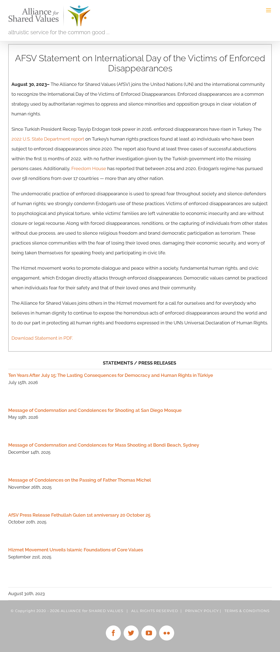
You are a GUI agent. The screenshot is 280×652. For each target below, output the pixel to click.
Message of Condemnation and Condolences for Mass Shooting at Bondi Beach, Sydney (103, 445)
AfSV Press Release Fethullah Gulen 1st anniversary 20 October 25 (79, 515)
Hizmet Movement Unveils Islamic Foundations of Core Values (75, 549)
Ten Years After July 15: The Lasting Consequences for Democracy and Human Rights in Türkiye (110, 375)
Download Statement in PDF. (42, 338)
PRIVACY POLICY (202, 611)
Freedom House (88, 168)
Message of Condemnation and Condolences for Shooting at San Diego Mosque (95, 410)
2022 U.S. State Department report (47, 139)
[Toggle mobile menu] (269, 10)
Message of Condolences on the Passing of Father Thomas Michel (79, 480)
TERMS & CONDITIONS (247, 611)
